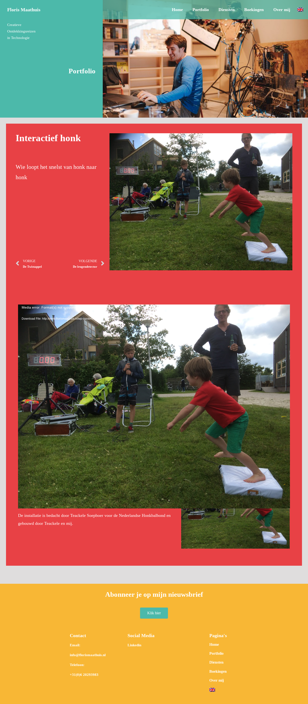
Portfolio (200, 9)
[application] (154, 380)
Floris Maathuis (23, 9)
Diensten (226, 9)
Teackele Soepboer (86, 515)
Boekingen (254, 9)
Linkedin (134, 645)
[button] (154, 613)
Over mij (281, 9)
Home (177, 9)
